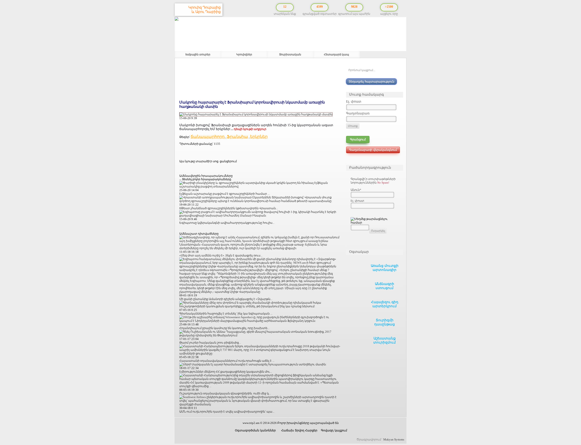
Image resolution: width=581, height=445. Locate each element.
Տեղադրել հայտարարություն (371, 81)
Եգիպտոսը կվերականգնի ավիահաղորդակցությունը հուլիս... (226, 222)
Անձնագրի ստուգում (384, 286)
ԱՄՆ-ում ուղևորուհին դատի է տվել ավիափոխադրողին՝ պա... (226, 411)
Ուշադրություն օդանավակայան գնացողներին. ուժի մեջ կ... (225, 393)
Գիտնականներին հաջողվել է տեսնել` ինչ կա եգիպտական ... (225, 313)
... (248, 129)
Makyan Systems (393, 439)
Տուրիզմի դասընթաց (384, 322)
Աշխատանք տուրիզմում (384, 340)
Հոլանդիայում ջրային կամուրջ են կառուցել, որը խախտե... (224, 328)
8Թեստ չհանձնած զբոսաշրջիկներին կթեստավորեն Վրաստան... (228, 208)
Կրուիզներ (244, 54)
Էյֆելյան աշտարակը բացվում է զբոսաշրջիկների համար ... (224, 193)
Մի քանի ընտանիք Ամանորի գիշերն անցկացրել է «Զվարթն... (225, 299)
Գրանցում (358, 139)
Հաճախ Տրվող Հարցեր (298, 430)
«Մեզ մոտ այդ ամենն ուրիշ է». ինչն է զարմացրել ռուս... (220, 255)
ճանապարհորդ (208, 136)
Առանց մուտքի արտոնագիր (385, 268)
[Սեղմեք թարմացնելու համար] (374, 220)
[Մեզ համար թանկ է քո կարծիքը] (574, 418)
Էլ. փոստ (357, 200)
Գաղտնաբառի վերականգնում (373, 150)
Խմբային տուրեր (197, 54)
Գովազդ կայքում (334, 430)
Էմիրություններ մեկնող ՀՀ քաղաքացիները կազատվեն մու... (225, 371)
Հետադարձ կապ (336, 54)
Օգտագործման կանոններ (255, 430)
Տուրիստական (290, 54)
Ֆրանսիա (237, 136)
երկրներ (259, 136)
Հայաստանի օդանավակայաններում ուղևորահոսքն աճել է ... (226, 360)
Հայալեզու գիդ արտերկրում (384, 304)
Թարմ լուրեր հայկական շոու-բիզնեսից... (210, 342)
